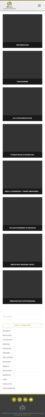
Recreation (7, 362)
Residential (7, 375)
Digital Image (27, 415)
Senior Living (7, 384)
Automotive (7, 335)
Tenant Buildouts (9, 388)
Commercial (7, 340)
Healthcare (7, 348)
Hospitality (6, 353)
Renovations (7, 370)
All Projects (7, 331)
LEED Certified (8, 357)
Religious (6, 366)
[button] (39, 5)
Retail (5, 379)
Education (6, 344)
